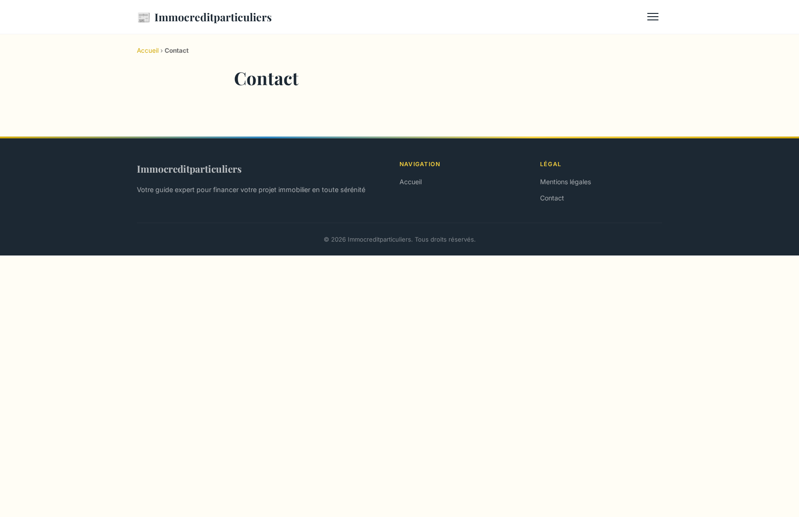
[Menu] (653, 16)
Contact (552, 198)
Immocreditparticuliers (204, 16)
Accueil (148, 50)
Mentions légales (565, 182)
